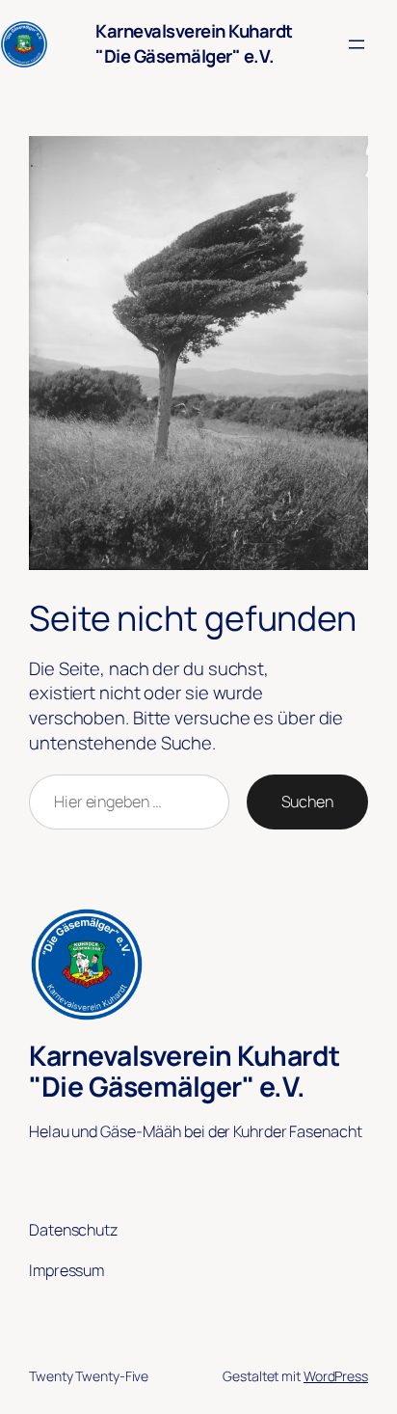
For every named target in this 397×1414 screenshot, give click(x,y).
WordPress (336, 1376)
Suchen (307, 801)
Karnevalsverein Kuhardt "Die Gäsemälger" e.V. (194, 43)
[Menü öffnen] (356, 44)
